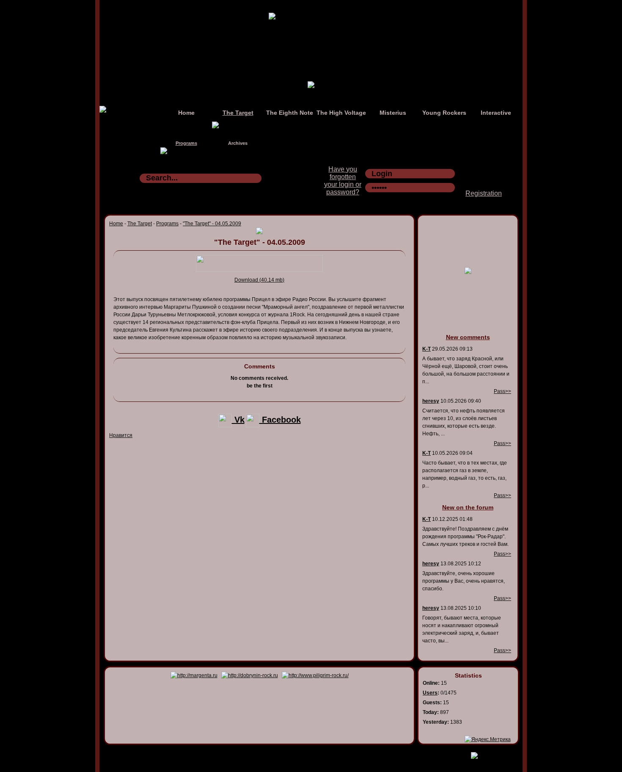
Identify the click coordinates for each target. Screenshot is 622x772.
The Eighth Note (289, 112)
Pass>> (502, 391)
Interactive (496, 112)
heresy (430, 401)
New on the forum (467, 507)
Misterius (393, 112)
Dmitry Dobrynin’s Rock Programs (302, 754)
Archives (238, 143)
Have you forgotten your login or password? (342, 181)
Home (186, 112)
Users (430, 693)
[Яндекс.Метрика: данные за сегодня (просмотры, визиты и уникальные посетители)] (488, 739)
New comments (468, 337)
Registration (483, 193)
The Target (238, 112)
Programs (186, 143)
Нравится (120, 435)
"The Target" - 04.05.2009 (212, 224)
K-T (426, 349)
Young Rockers (444, 112)
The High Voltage (341, 112)
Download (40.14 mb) (259, 280)
